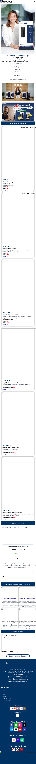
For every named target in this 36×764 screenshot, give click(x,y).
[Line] (16, 725)
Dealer (4, 696)
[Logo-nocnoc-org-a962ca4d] (24, 729)
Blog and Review (7, 700)
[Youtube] (20, 729)
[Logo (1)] (13, 749)
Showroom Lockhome (7, 651)
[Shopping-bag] (22, 740)
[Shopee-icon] (14, 740)
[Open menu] (34, 1)
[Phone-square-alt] (16, 729)
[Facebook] (11, 725)
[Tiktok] (24, 725)
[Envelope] (11, 729)
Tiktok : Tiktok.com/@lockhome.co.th (18, 679)
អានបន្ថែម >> (5, 189)
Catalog (5, 692)
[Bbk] (21, 708)
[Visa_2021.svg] (11, 708)
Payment (5, 690)
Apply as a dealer (7, 698)
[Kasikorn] (18, 708)
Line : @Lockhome (18, 674)
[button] (18, 91)
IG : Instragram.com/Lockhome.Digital (18, 678)
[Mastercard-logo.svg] (14, 708)
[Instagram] (20, 725)
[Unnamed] (24, 708)
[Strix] (21, 749)
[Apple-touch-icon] (17, 749)
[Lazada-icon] (18, 740)
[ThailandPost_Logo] (17, 715)
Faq (4, 694)
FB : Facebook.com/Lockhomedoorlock (18, 676)
